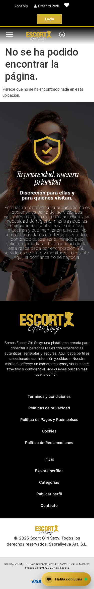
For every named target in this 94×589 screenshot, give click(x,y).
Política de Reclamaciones (49, 442)
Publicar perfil (49, 494)
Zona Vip (21, 6)
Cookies (49, 431)
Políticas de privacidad (49, 408)
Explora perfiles (49, 470)
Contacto (49, 505)
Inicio (49, 459)
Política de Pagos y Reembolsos (49, 419)
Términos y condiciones (49, 396)
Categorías (49, 482)
